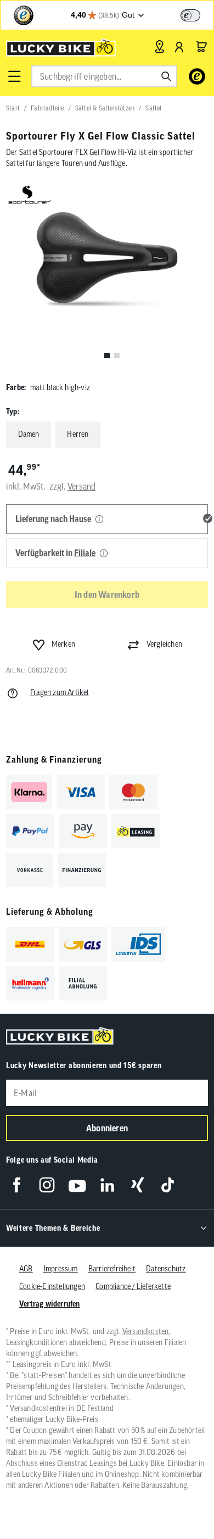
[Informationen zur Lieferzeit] (99, 520)
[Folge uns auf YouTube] (77, 1185)
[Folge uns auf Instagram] (47, 1185)
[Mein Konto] (179, 46)
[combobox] (104, 76)
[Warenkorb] (201, 46)
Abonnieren (107, 1128)
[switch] (190, 15)
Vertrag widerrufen (49, 1303)
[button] (14, 76)
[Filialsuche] (159, 46)
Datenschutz (165, 1268)
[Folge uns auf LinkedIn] (107, 1185)
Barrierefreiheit (112, 1268)
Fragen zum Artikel (59, 692)
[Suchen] (166, 76)
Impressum (60, 1268)
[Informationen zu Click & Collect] (103, 554)
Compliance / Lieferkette (133, 1286)
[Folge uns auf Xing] (137, 1185)
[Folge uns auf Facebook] (16, 1185)
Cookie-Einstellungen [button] (52, 1286)
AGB (26, 1268)
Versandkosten (145, 1331)
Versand (81, 486)
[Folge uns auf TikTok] (167, 1185)
